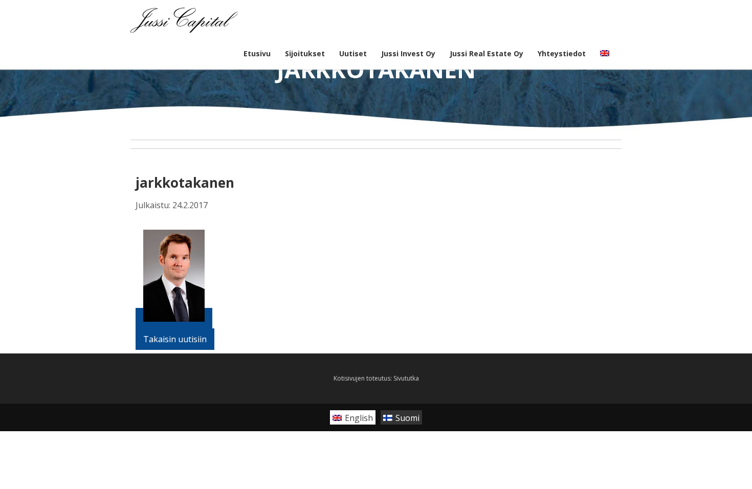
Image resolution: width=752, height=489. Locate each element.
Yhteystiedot (562, 53)
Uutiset (353, 53)
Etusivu (257, 53)
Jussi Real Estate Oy (486, 53)
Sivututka (406, 378)
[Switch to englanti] (604, 54)
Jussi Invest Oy (408, 53)
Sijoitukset (305, 53)
